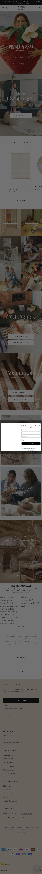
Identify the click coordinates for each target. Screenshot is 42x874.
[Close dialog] (40, 423)
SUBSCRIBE (31, 443)
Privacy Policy (32, 450)
